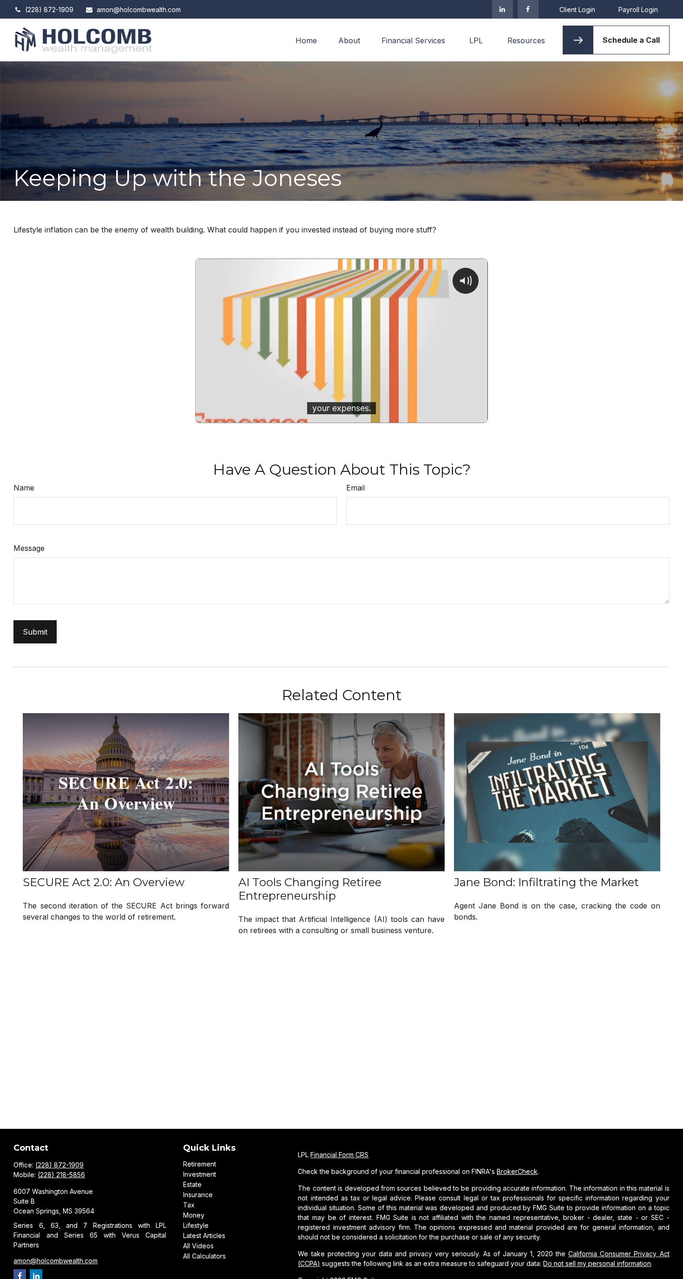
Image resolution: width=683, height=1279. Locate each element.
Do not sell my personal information (597, 1263)
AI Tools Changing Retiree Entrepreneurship (309, 888)
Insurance (198, 1195)
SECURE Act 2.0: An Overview (103, 882)
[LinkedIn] (502, 9)
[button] (306, 40)
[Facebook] (528, 9)
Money (193, 1215)
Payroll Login (638, 9)
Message (29, 548)
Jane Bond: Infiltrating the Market (546, 882)
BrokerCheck (517, 1171)
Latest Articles (204, 1235)
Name (23, 487)
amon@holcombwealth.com (139, 9)
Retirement (199, 1164)
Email (355, 487)
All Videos (198, 1246)
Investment (199, 1174)
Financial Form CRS (339, 1155)
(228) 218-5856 (61, 1175)
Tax (189, 1205)
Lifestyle (196, 1225)
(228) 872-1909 (49, 9)
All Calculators (204, 1256)
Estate (192, 1184)
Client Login (577, 9)
